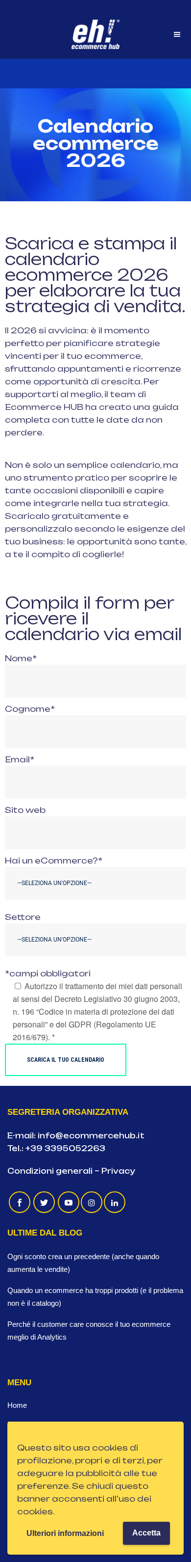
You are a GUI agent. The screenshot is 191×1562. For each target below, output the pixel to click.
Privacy (118, 1171)
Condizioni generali (50, 1171)
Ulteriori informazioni (65, 1533)
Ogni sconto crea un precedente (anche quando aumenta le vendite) (83, 1262)
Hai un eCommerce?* (53, 860)
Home (17, 1405)
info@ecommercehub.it (91, 1135)
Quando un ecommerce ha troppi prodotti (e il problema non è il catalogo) (95, 1296)
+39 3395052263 (65, 1148)
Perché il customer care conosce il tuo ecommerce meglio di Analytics (88, 1330)
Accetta (146, 1533)
